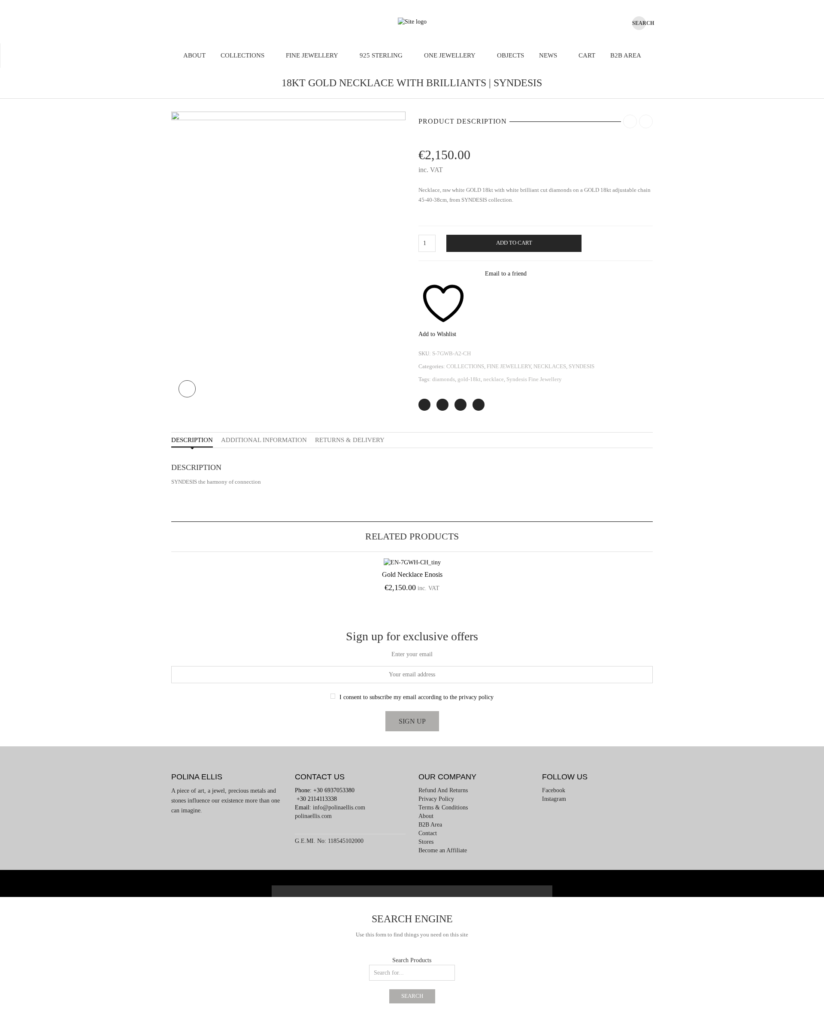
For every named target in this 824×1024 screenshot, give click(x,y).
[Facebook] (442, 405)
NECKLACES (549, 366)
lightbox (187, 388)
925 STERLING (381, 55)
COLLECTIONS (242, 55)
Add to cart (514, 243)
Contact (427, 833)
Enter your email (412, 654)
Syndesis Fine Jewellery (534, 379)
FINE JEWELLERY (312, 55)
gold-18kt (469, 379)
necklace (493, 379)
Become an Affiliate (442, 850)
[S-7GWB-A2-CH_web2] (288, 257)
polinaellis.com (313, 816)
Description (192, 439)
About (194, 55)
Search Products (411, 960)
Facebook (553, 790)
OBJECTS (510, 55)
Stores (425, 842)
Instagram (554, 799)
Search (412, 996)
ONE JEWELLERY (450, 55)
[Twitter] (424, 405)
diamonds (443, 379)
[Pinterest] (460, 405)
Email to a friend (506, 273)
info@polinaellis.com (339, 807)
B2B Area (625, 55)
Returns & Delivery (350, 439)
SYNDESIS (581, 366)
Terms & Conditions (443, 807)
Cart (587, 55)
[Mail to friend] (479, 405)
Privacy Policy (436, 799)
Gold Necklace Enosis (412, 574)
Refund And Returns (443, 790)
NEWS (548, 55)
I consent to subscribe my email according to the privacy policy (416, 697)
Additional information (264, 439)
